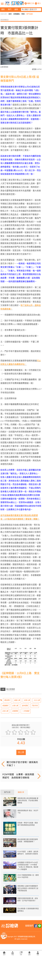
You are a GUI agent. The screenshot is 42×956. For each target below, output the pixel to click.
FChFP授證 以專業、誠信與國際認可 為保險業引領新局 (18, 776)
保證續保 (5, 705)
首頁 (10, 14)
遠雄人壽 (17, 700)
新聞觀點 (16, 14)
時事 (23, 14)
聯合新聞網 (10, 689)
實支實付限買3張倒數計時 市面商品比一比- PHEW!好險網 (14, 3)
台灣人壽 (15, 705)
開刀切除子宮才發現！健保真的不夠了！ (22, 764)
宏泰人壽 (27, 700)
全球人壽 (5, 711)
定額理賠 (15, 711)
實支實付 (7, 700)
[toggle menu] (2, 3)
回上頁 (21, 752)
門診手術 (35, 705)
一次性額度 (25, 711)
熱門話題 (29, 14)
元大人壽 (37, 700)
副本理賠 (25, 705)
